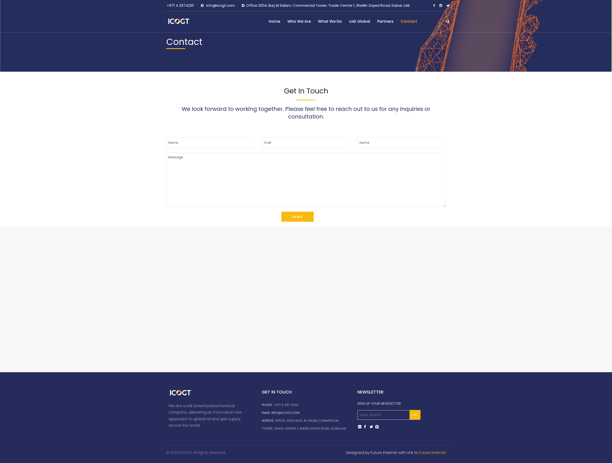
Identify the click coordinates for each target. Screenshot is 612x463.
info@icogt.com (285, 412)
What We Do (330, 21)
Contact (409, 21)
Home (274, 21)
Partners (385, 21)
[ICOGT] (180, 21)
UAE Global (359, 21)
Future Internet (432, 452)
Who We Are (299, 21)
